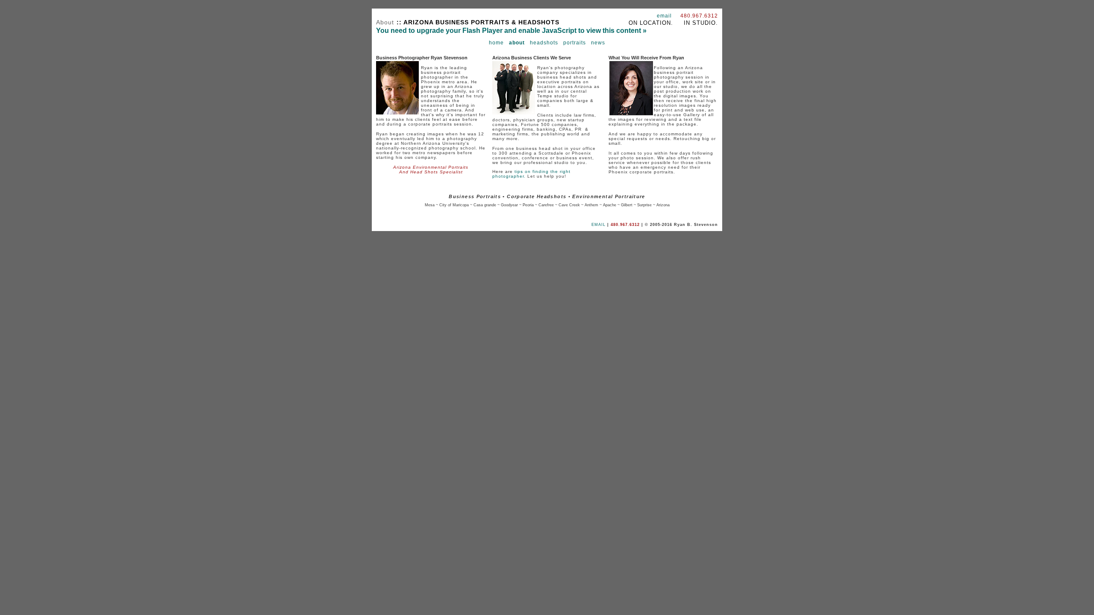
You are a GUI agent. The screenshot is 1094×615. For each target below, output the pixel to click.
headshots (544, 43)
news (598, 43)
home (496, 43)
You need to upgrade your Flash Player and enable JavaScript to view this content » (511, 30)
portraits (574, 43)
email (664, 16)
